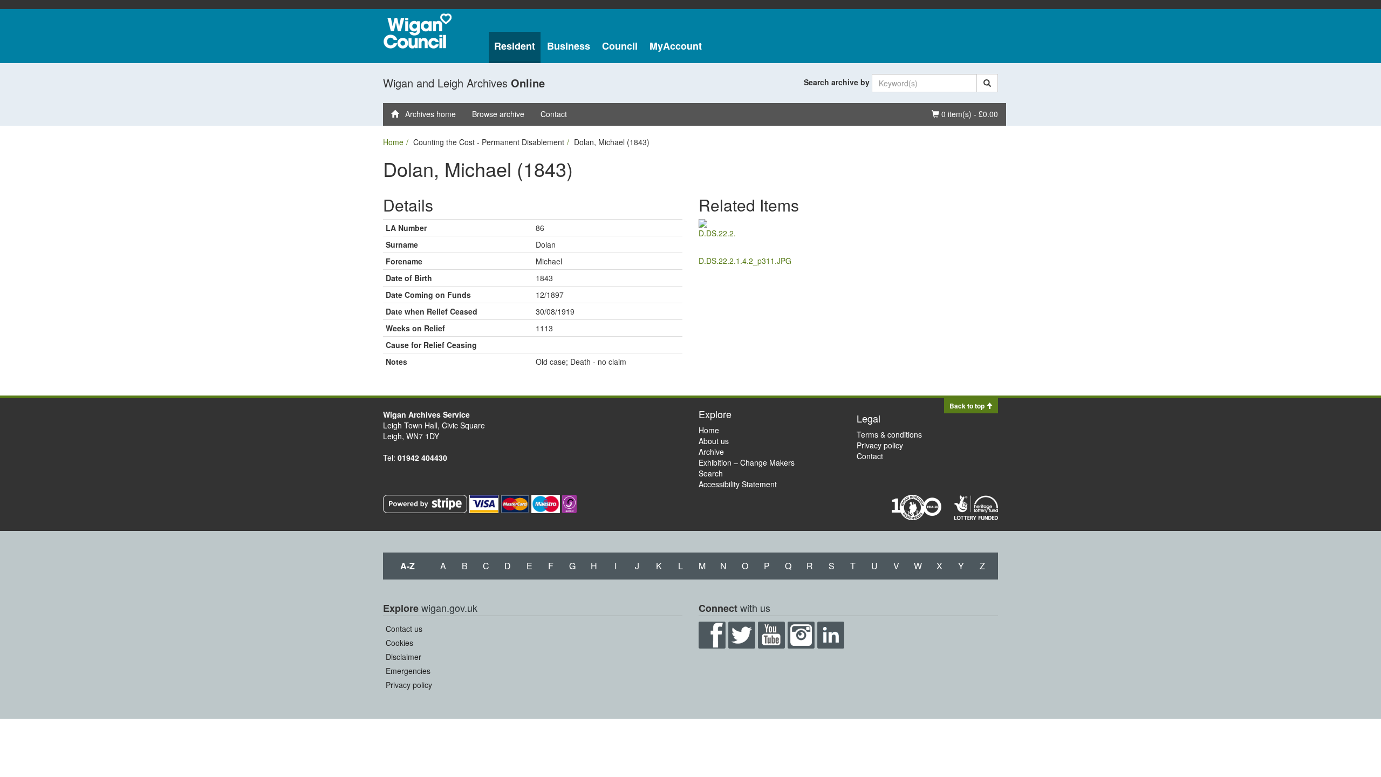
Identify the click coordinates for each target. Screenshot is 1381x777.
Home (393, 142)
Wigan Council (417, 31)
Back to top (967, 406)
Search (711, 473)
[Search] (987, 83)
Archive (711, 451)
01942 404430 (422, 457)
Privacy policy (880, 445)
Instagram (801, 635)
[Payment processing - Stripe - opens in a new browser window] (426, 502)
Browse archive (498, 113)
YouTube (771, 635)
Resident (514, 46)
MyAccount (676, 46)
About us (714, 440)
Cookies (399, 642)
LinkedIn (830, 635)
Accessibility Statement (738, 484)
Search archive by (837, 82)
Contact (554, 113)
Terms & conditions (889, 434)
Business (568, 46)
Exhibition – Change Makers (747, 462)
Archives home (427, 113)
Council (620, 46)
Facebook (712, 635)
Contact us (404, 628)
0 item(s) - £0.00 (964, 113)
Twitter (741, 635)
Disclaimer (403, 656)
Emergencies (408, 670)
